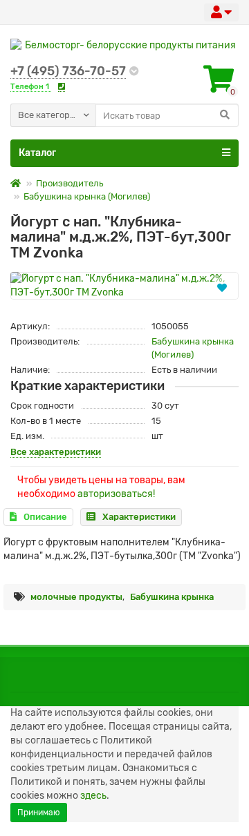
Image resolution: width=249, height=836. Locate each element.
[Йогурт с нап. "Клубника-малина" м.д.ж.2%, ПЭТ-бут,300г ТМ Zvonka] (124, 286)
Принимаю (38, 812)
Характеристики (139, 517)
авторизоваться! (116, 494)
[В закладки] (222, 287)
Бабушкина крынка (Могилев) (87, 196)
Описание (45, 517)
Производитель (69, 183)
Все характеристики (55, 452)
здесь (93, 795)
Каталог (37, 153)
